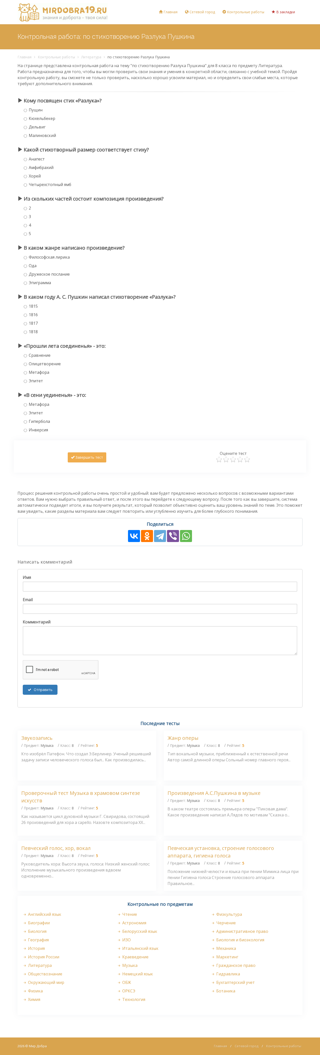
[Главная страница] (63, 12)
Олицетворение (45, 364)
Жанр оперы (183, 738)
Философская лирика (49, 257)
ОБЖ (126, 982)
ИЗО (126, 940)
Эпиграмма (40, 282)
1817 (33, 323)
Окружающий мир (45, 982)
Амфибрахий (41, 167)
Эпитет (36, 381)
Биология (36, 931)
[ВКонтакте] (134, 536)
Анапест (37, 159)
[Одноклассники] (147, 536)
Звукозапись (36, 738)
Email (28, 599)
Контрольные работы (245, 12)
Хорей (35, 176)
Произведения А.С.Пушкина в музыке (214, 793)
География (38, 940)
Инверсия (38, 430)
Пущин (35, 110)
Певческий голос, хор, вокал (55, 848)
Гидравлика (227, 974)
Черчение (225, 923)
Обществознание (44, 974)
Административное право (241, 931)
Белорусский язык (139, 931)
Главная (170, 12)
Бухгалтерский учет (235, 982)
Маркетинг (226, 957)
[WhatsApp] (186, 536)
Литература (91, 57)
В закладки (285, 12)
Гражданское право (235, 965)
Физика (35, 991)
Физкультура (228, 914)
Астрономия (133, 923)
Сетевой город (201, 12)
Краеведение (134, 957)
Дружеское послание (49, 274)
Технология (133, 999)
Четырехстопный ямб (50, 184)
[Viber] (173, 536)
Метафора (39, 372)
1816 (33, 314)
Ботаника (225, 991)
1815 (33, 306)
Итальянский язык (139, 948)
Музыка (129, 965)
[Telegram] (160, 536)
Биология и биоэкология (239, 940)
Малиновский (42, 135)
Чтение (129, 914)
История (36, 948)
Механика (225, 948)
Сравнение (39, 355)
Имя (27, 577)
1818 (33, 331)
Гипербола (39, 421)
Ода (32, 265)
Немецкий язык (137, 974)
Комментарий (36, 622)
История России (43, 957)
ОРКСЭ (128, 991)
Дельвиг (37, 127)
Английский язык (44, 914)
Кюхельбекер (42, 118)
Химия (33, 999)
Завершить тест (88, 457)
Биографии (38, 923)
